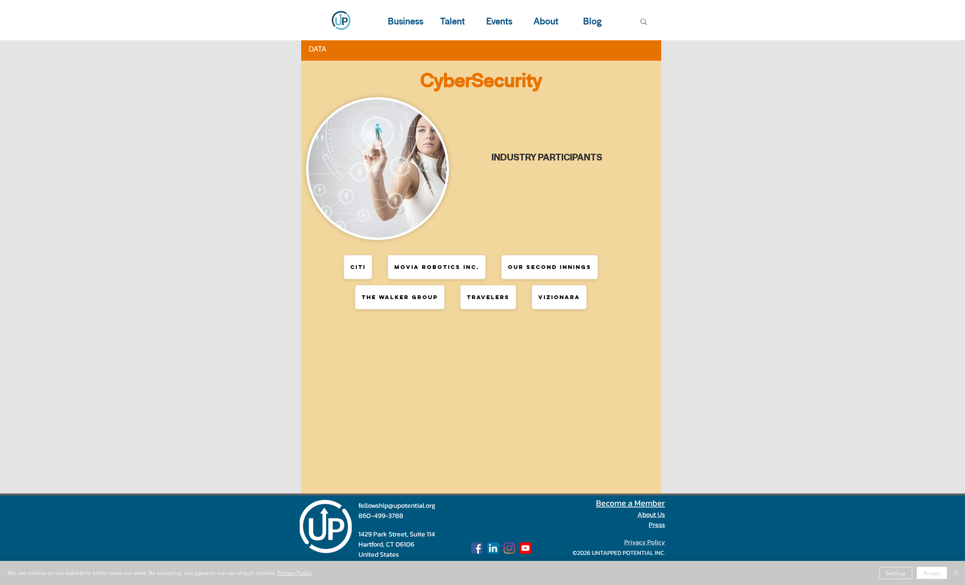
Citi (358, 266)
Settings (896, 573)
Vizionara (559, 297)
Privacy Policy (294, 572)
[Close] (955, 573)
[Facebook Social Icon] (476, 548)
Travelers (488, 297)
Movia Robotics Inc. (436, 266)
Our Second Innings (549, 266)
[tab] (317, 48)
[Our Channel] (525, 548)
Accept (931, 573)
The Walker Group (399, 297)
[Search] (644, 22)
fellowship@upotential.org (396, 505)
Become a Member (630, 503)
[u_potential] (509, 548)
